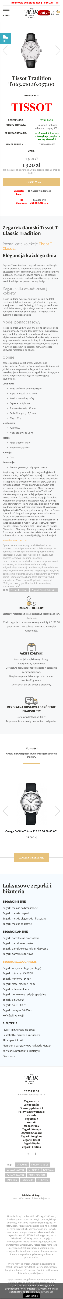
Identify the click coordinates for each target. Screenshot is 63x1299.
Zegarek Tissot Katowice (43, 590)
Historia (31, 1115)
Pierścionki (9, 1056)
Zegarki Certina (31, 1147)
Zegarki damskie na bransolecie (21, 938)
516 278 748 (51, 2)
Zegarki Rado (31, 1143)
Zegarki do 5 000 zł (13, 1000)
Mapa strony (31, 1126)
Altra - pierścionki (13, 1040)
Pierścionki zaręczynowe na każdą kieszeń (27, 1045)
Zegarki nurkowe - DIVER (17, 978)
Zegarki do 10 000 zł (14, 1005)
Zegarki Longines (31, 1136)
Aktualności (31, 1105)
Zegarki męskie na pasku (17, 913)
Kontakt (31, 1122)
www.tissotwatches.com (15, 540)
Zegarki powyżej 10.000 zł (17, 1010)
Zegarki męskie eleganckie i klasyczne (24, 918)
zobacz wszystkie (31, 857)
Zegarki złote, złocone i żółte (19, 984)
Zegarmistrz (31, 1101)
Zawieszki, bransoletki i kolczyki (21, 1051)
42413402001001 (15, 1174)
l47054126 (42, 1179)
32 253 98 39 (31, 1091)
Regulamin (31, 1119)
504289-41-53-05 (39, 1164)
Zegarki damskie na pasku (18, 943)
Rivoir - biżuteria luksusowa (19, 1030)
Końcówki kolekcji (13, 1015)
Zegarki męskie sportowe (17, 924)
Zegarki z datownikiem (16, 989)
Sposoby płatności (31, 1108)
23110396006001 (15, 1169)
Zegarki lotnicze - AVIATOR (18, 973)
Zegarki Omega (31, 1129)
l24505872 (48, 1169)
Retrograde (27, 1179)
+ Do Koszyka (31, 182)
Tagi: (9, 1164)
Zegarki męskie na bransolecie (20, 908)
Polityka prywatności (31, 1112)
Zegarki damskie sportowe (18, 954)
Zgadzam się (31, 1295)
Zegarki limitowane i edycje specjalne (24, 994)
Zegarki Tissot (31, 1140)
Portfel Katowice (36, 1174)
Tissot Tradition (19, 590)
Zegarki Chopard (31, 1133)
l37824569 (33, 1169)
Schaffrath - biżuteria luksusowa (21, 1035)
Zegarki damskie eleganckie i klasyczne (25, 948)
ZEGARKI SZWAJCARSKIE (20, 962)
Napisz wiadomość (40, 190)
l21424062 (12, 1179)
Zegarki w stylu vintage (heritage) (22, 968)
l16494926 (22, 1164)
